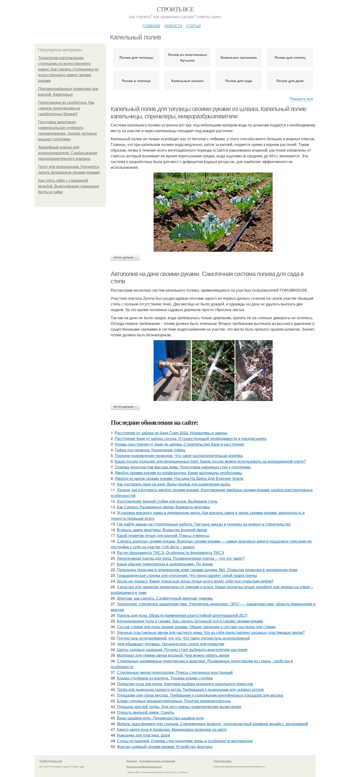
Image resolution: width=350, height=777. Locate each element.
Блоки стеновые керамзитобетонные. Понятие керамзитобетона (174, 701)
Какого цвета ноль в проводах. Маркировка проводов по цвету (172, 729)
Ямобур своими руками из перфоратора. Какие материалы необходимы (178, 472)
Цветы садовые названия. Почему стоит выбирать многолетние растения (182, 649)
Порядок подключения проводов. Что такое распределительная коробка (179, 455)
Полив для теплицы (136, 57)
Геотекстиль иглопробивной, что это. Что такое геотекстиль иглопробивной (183, 638)
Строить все (175, 9)
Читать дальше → (125, 257)
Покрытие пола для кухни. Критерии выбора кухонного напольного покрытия (185, 683)
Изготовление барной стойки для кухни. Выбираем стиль (167, 501)
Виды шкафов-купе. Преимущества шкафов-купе (160, 718)
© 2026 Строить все (50, 761)
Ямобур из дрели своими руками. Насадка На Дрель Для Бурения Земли (179, 478)
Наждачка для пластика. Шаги (143, 735)
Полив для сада (238, 80)
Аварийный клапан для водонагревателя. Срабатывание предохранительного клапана (67, 153)
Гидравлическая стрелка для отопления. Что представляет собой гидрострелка (187, 575)
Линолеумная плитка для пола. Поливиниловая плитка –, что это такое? (181, 558)
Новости (173, 25)
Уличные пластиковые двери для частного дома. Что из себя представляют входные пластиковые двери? (211, 632)
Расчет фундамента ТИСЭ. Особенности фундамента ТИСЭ (170, 552)
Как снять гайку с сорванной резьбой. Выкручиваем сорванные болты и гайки (68, 186)
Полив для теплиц (290, 57)
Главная (151, 25)
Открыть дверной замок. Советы (145, 712)
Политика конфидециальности (144, 766)
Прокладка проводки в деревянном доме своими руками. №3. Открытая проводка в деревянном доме (207, 569)
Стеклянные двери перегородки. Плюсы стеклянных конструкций (175, 672)
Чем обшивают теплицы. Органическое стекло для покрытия (170, 644)
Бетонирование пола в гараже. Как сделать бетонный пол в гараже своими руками (190, 621)
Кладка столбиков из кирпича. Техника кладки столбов (165, 678)
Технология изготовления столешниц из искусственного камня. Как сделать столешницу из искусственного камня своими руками (68, 69)
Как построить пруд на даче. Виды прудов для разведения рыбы (173, 484)
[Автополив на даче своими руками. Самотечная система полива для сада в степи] (213, 370)
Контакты (131, 761)
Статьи (193, 25)
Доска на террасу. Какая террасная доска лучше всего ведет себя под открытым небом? (195, 581)
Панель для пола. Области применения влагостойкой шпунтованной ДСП (182, 615)
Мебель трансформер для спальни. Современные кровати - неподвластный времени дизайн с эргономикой (212, 723)
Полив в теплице (136, 80)
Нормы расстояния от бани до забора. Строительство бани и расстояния (179, 444)
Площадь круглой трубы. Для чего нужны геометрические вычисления (179, 706)
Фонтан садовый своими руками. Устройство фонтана (164, 746)
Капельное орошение (239, 57)
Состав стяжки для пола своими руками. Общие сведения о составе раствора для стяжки (196, 626)
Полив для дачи (290, 80)
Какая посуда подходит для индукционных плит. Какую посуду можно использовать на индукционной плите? (210, 461)
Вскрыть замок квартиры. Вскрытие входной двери (162, 529)
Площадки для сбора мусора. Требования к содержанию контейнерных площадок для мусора (200, 695)
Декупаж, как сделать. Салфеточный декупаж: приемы (165, 598)
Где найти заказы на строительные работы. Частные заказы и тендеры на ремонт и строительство (204, 524)
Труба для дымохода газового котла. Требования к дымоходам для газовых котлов (190, 689)
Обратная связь (223, 761)
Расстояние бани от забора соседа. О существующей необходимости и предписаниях (190, 438)
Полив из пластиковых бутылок (187, 57)
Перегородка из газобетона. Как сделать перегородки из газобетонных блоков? (66, 108)
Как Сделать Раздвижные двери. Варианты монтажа (163, 507)
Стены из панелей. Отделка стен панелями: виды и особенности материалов (185, 740)
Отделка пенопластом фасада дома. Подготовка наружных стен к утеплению (183, 467)
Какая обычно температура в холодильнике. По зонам (165, 564)
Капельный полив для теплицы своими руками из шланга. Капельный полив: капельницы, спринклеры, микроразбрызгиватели (209, 112)
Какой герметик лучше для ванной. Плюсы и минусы (163, 535)
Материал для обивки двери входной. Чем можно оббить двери (173, 655)
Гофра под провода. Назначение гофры (150, 450)
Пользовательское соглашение (157, 761)
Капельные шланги (187, 80)
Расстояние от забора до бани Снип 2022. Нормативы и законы (171, 432)
